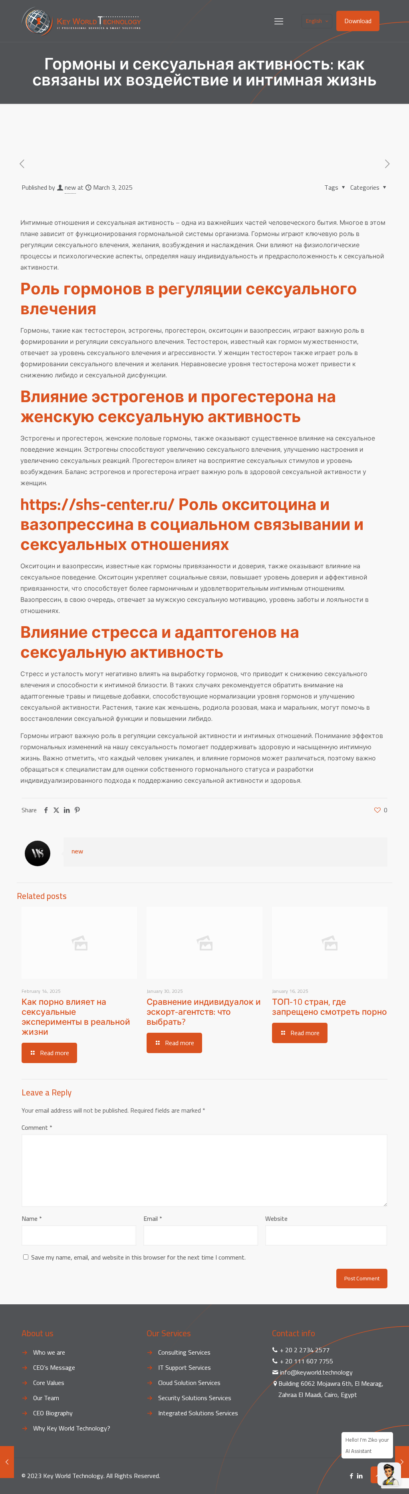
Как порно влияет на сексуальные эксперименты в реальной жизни (76, 1017)
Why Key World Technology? (71, 1428)
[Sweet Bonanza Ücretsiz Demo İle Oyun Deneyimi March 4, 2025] (402, 1462)
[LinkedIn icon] (360, 1476)
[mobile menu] (279, 21)
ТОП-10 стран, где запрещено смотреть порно (329, 1007)
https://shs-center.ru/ (97, 504)
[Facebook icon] (351, 1476)
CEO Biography (53, 1413)
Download (357, 21)
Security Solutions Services (194, 1398)
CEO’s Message (54, 1367)
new (70, 187)
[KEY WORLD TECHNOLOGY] (81, 21)
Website (276, 1218)
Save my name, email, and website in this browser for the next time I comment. (138, 1257)
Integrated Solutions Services (198, 1413)
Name (32, 1218)
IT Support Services (184, 1367)
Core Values (48, 1383)
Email (152, 1218)
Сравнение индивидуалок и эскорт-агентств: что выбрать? (204, 1012)
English (314, 21)
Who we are (49, 1352)
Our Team (46, 1398)
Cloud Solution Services (189, 1383)
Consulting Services (184, 1352)
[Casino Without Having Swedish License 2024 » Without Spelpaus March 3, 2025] (7, 1462)
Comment (37, 1127)
